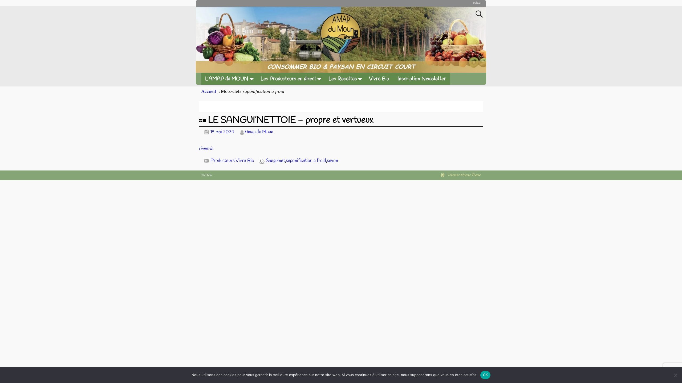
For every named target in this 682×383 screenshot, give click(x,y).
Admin (476, 3)
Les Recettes (342, 78)
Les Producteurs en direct (288, 78)
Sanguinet (275, 160)
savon (332, 160)
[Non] (675, 375)
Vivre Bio (379, 78)
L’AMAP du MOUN (226, 78)
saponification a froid (306, 160)
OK (485, 375)
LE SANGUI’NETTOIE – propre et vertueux (290, 120)
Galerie (206, 148)
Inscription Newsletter (421, 78)
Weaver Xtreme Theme (464, 175)
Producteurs (222, 160)
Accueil (208, 91)
